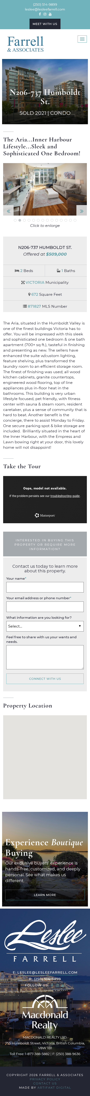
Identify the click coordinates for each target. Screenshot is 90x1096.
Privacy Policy (45, 1079)
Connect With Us (45, 679)
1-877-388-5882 (37, 1054)
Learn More (45, 895)
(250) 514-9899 (45, 4)
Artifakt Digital (54, 1087)
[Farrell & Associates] (25, 43)
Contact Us (45, 1083)
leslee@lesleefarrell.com (45, 9)
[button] (9, 189)
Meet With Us (45, 24)
